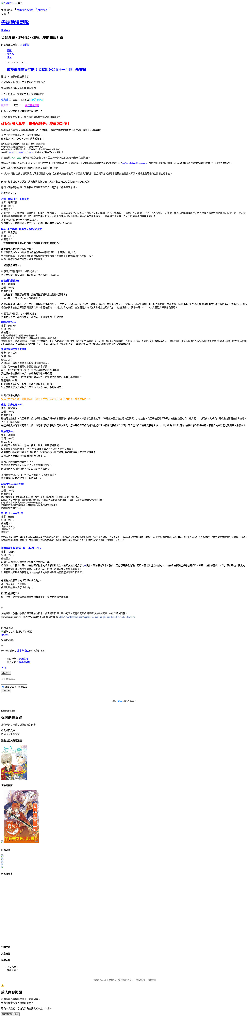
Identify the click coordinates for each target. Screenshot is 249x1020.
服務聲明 (152, 980)
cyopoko (5, 634)
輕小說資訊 (25, 662)
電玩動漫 (24, 44)
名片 (9, 57)
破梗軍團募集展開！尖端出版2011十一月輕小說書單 (46, 69)
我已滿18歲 (7, 1014)
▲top (3, 667)
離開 (16, 1014)
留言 (27, 650)
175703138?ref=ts (97, 617)
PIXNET (103, 980)
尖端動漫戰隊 (15, 22)
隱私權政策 (140, 980)
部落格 (10, 54)
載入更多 (6, 673)
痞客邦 (20, 650)
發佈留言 (6, 690)
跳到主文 (5, 30)
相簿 (9, 50)
